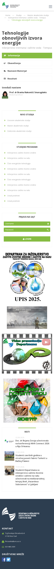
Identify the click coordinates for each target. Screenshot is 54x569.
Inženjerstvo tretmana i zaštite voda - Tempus (27, 17)
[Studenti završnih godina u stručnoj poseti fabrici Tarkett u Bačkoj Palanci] (9, 456)
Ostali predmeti (13, 195)
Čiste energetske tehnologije (19, 163)
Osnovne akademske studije (18, 120)
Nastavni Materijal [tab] (17, 71)
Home (7, 15)
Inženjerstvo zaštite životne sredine (21, 153)
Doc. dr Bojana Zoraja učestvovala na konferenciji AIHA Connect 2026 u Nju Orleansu (32, 443)
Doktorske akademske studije (19, 131)
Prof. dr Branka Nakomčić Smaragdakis (28, 92)
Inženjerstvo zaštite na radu (18, 158)
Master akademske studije (38, 15)
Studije (19, 15)
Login (27, 239)
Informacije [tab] (14, 55)
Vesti (27, 431)
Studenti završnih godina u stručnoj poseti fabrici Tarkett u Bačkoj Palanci (31, 458)
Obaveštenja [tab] (14, 63)
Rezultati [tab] (12, 78)
